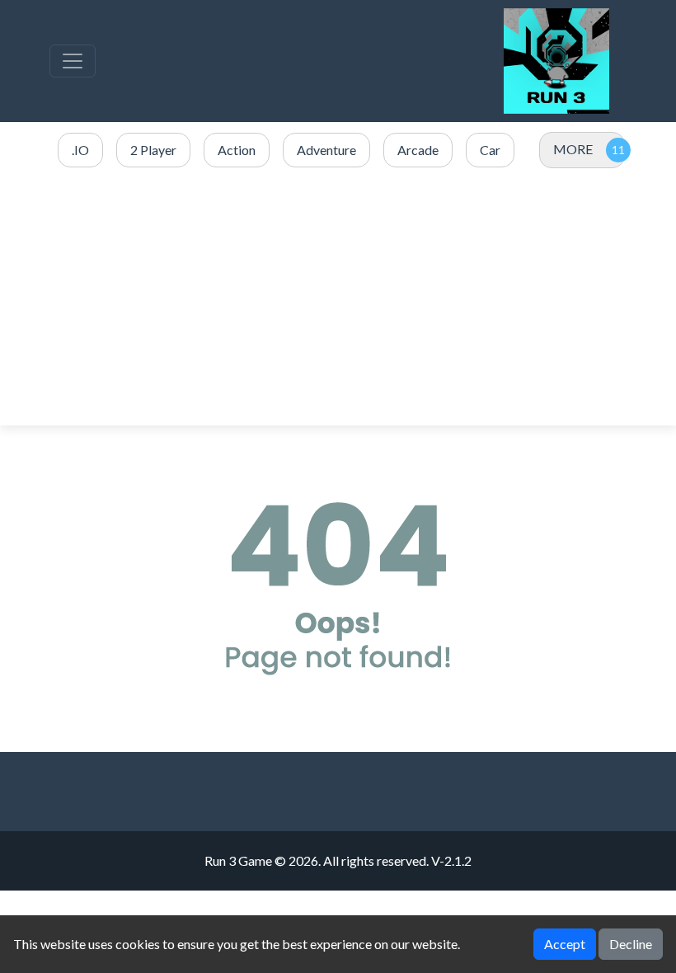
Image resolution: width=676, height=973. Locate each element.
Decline (630, 944)
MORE (573, 149)
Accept (564, 944)
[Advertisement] (338, 297)
